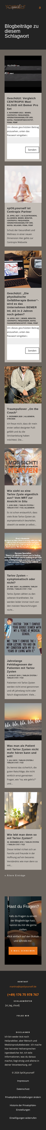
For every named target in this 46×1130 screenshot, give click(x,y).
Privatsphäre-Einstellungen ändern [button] (23, 1097)
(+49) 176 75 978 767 (23, 994)
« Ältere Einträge (15, 875)
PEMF (15, 122)
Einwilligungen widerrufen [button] (23, 1117)
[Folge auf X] (20, 1024)
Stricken (11, 419)
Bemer (28, 112)
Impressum (23, 1080)
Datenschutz (23, 1088)
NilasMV (17, 225)
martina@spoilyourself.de (23, 986)
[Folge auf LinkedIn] (26, 1024)
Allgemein (12, 218)
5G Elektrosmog (29, 215)
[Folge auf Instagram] (31, 1024)
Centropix (12, 115)
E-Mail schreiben (23, 951)
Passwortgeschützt (23, 120)
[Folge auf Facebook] (14, 1024)
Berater (28, 218)
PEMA (9, 122)
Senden (32, 149)
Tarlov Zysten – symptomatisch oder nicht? (21, 579)
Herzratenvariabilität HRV (20, 117)
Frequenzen (23, 115)
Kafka (10, 120)
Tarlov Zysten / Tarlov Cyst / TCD (20, 506)
